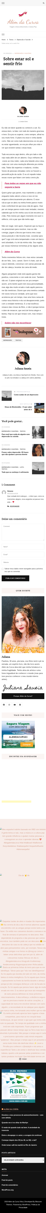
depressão (7, 340)
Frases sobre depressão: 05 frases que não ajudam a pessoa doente (15, 453)
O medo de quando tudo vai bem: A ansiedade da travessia (21, 1129)
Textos (22, 431)
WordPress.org (8, 1190)
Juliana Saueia (23, 116)
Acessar (5, 1175)
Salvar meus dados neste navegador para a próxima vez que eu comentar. (23, 570)
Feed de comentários (10, 1185)
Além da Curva (23, 21)
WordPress (26, 1205)
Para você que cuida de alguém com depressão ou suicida (16, 435)
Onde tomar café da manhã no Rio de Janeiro (19, 1145)
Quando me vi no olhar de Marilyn (15, 1123)
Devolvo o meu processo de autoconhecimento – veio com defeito (22, 1116)
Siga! (24, 1059)
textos (18, 340)
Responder (14, 506)
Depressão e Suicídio (23, 53)
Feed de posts (7, 1180)
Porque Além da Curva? (23, 696)
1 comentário (23, 121)
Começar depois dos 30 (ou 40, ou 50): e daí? (19, 1140)
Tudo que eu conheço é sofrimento (15, 472)
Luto (22, 467)
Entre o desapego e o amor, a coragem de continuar (22, 1135)
